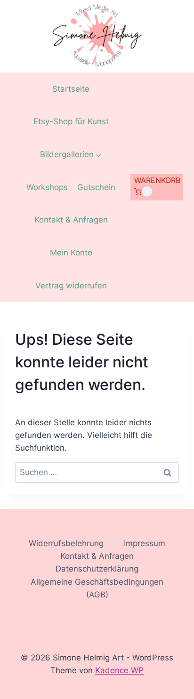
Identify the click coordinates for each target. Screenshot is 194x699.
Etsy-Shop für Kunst (71, 121)
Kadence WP (119, 670)
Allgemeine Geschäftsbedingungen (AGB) (97, 588)
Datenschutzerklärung (97, 568)
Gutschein (96, 187)
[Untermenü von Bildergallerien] (70, 154)
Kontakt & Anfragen (71, 219)
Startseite (70, 89)
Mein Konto (71, 252)
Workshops (47, 187)
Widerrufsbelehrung (66, 543)
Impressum (144, 543)
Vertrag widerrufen (71, 285)
